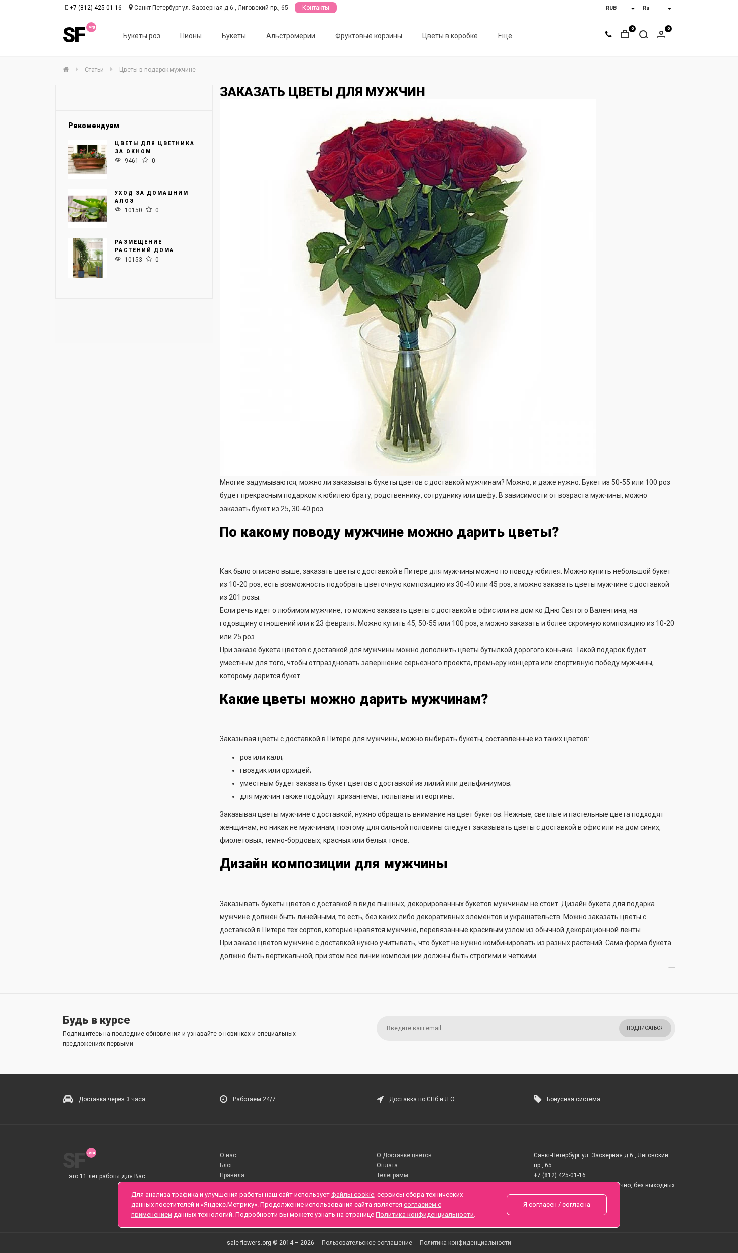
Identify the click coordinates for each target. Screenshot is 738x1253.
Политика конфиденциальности (465, 1242)
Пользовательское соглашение (367, 1242)
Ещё (505, 36)
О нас (228, 1155)
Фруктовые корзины (368, 36)
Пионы (191, 36)
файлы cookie (352, 1194)
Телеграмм (392, 1175)
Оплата (387, 1165)
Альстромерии (290, 36)
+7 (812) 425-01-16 (96, 7)
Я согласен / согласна (556, 1204)
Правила (232, 1175)
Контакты (315, 7)
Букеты (234, 36)
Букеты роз (141, 36)
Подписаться (645, 1028)
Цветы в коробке (450, 36)
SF (74, 35)
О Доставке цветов (404, 1155)
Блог (226, 1165)
